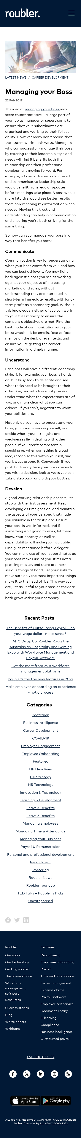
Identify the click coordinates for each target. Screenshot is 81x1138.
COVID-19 (40, 737)
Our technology (17, 962)
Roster (46, 969)
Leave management (56, 983)
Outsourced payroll (55, 1038)
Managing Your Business (40, 838)
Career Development (50, 77)
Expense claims (52, 990)
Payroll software (53, 997)
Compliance (50, 1024)
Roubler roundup (40, 885)
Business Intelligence (40, 722)
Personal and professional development (40, 854)
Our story (12, 955)
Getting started (17, 969)
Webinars (12, 1028)
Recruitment (40, 861)
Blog (8, 1014)
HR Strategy (40, 776)
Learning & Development (40, 799)
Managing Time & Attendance (40, 830)
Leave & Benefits (41, 807)
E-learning (49, 1017)
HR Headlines (40, 768)
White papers (15, 1021)
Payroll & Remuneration (40, 846)
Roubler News (40, 877)
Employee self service (57, 1004)
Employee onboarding (57, 962)
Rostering (40, 869)
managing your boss (42, 108)
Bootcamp (40, 714)
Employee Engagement (40, 745)
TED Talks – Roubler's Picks (40, 892)
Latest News (16, 77)
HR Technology (40, 784)
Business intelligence (57, 1031)
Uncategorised (40, 900)
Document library (54, 1011)
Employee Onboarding (40, 753)
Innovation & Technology (40, 792)
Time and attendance (57, 976)
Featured (40, 760)
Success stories (17, 1007)
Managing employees (40, 822)
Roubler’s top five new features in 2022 (40, 678)
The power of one (18, 976)
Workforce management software (15, 988)
